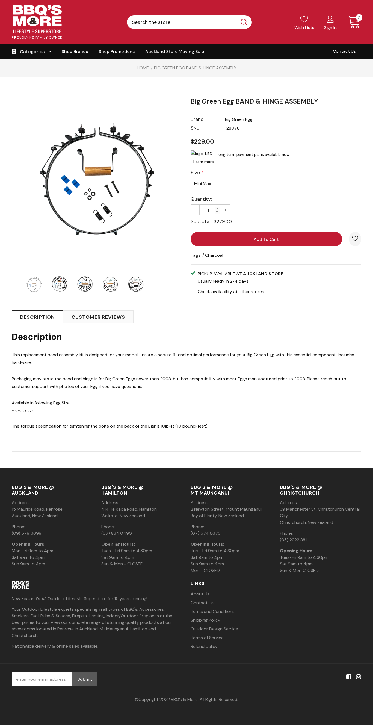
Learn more (203, 161)
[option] (97, 179)
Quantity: (201, 199)
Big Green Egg (239, 119)
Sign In (330, 27)
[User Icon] (330, 19)
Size (197, 172)
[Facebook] (347, 677)
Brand (197, 119)
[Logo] (37, 19)
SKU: (195, 128)
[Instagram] (357, 677)
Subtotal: (201, 221)
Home (143, 68)
